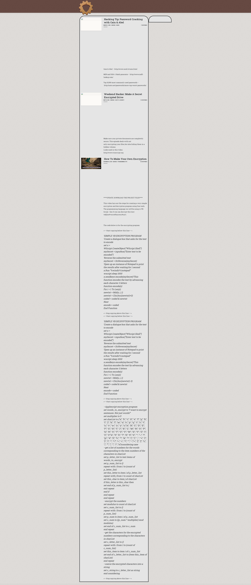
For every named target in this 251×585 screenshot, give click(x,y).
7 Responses (144, 25)
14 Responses (144, 100)
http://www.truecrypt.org (113, 153)
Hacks (117, 25)
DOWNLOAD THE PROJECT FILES (127, 198)
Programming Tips (122, 161)
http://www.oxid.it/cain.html (125, 69)
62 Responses (143, 161)
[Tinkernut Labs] (85, 7)
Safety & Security (119, 100)
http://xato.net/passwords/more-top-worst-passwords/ (125, 85)
